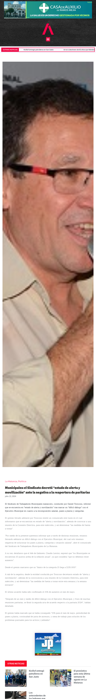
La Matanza (11, 481)
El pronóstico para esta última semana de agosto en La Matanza (82, 676)
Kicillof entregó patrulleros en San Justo (36, 673)
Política (22, 481)
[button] (48, 39)
